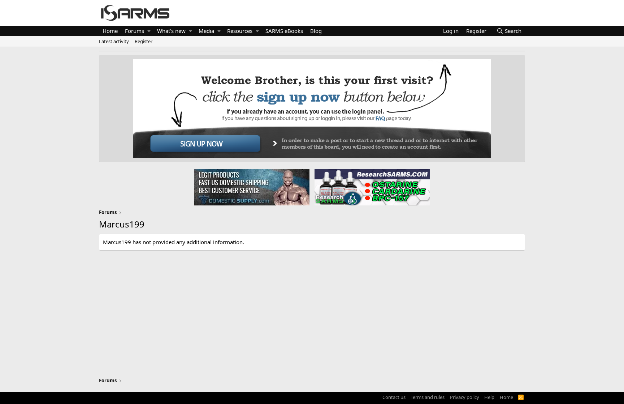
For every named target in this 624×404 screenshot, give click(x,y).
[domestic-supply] (251, 187)
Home (110, 30)
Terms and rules (428, 397)
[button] (148, 31)
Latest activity (114, 41)
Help (489, 397)
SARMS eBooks (284, 30)
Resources (239, 30)
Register (143, 41)
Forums (134, 30)
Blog (316, 30)
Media (206, 30)
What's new (171, 30)
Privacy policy (464, 397)
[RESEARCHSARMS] (371, 187)
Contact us (394, 397)
